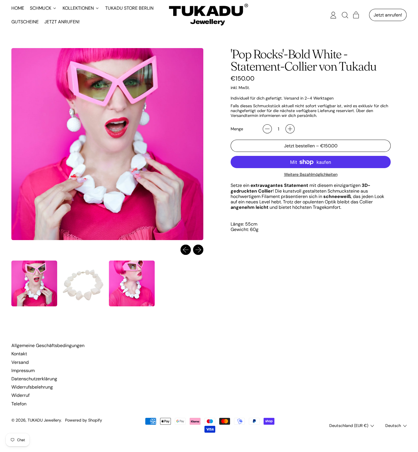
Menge (237, 129)
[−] (267, 128)
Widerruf (20, 395)
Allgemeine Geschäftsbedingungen (47, 345)
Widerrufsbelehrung (32, 387)
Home (17, 8)
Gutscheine (25, 22)
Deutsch (393, 425)
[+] (290, 128)
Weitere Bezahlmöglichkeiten (311, 174)
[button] (345, 15)
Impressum (23, 370)
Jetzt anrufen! (62, 22)
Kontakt (19, 354)
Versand (20, 362)
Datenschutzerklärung (34, 379)
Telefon (18, 404)
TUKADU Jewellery (44, 420)
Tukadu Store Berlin (129, 8)
